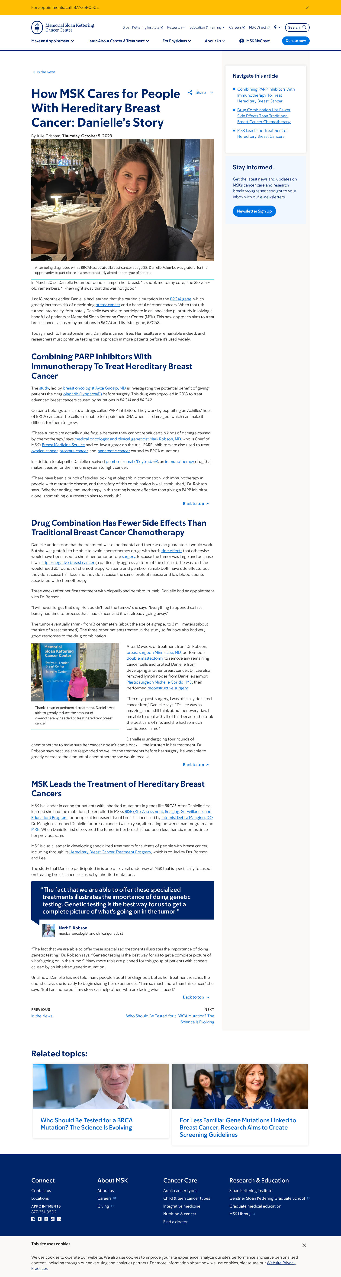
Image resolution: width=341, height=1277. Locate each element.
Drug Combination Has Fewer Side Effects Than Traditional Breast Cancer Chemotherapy (264, 116)
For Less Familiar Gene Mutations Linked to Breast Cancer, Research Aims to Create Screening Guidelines (238, 1127)
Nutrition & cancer (179, 1214)
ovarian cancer (44, 451)
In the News (46, 72)
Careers (104, 1198)
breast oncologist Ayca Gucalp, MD (94, 388)
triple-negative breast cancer (68, 562)
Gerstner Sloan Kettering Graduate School (267, 1198)
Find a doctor (175, 1221)
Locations (40, 1198)
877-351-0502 (86, 7)
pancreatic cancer (113, 451)
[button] (176, 27)
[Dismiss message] (307, 8)
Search (294, 27)
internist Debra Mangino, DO (186, 817)
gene (180, 299)
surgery (128, 556)
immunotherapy (179, 461)
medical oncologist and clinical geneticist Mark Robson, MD (127, 439)
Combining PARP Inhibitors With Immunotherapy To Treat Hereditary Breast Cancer (266, 95)
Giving (103, 1206)
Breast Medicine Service (63, 444)
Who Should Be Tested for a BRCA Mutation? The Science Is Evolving (170, 1019)
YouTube (53, 1219)
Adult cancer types (180, 1190)
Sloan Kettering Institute (250, 1190)
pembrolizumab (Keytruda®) (132, 461)
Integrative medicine (181, 1206)
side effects (171, 550)
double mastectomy (145, 658)
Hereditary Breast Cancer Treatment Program (110, 852)
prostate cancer (73, 451)
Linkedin (59, 1219)
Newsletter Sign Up (254, 211)
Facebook (40, 1219)
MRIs (35, 829)
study (44, 388)
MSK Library (240, 1214)
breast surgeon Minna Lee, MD (154, 652)
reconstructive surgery (168, 688)
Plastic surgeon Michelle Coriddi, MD (159, 682)
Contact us (41, 1190)
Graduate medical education (255, 1206)
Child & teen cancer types (186, 1198)
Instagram (33, 1219)
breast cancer (108, 304)
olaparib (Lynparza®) (82, 394)
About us (105, 1190)
